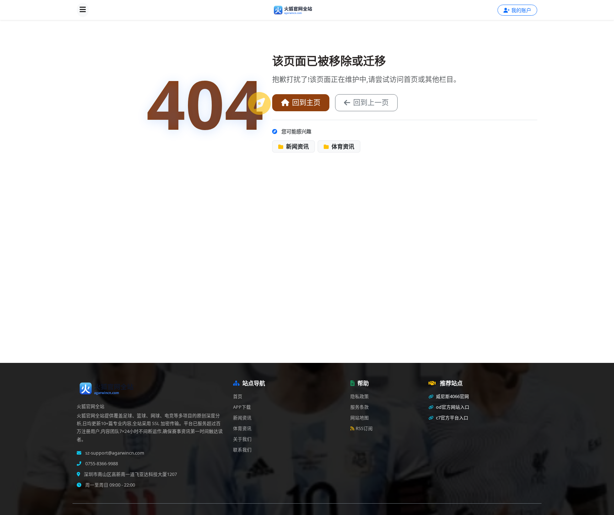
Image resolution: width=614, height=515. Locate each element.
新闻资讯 (297, 146)
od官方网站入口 (452, 407)
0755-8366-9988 (101, 464)
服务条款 (359, 407)
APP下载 (242, 407)
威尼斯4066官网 (452, 396)
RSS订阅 (364, 428)
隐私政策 (359, 396)
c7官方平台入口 (451, 418)
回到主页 (306, 102)
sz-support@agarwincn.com (114, 453)
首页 (237, 396)
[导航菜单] (83, 10)
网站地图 (359, 418)
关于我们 (242, 439)
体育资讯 (342, 146)
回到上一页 (371, 102)
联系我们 (242, 450)
